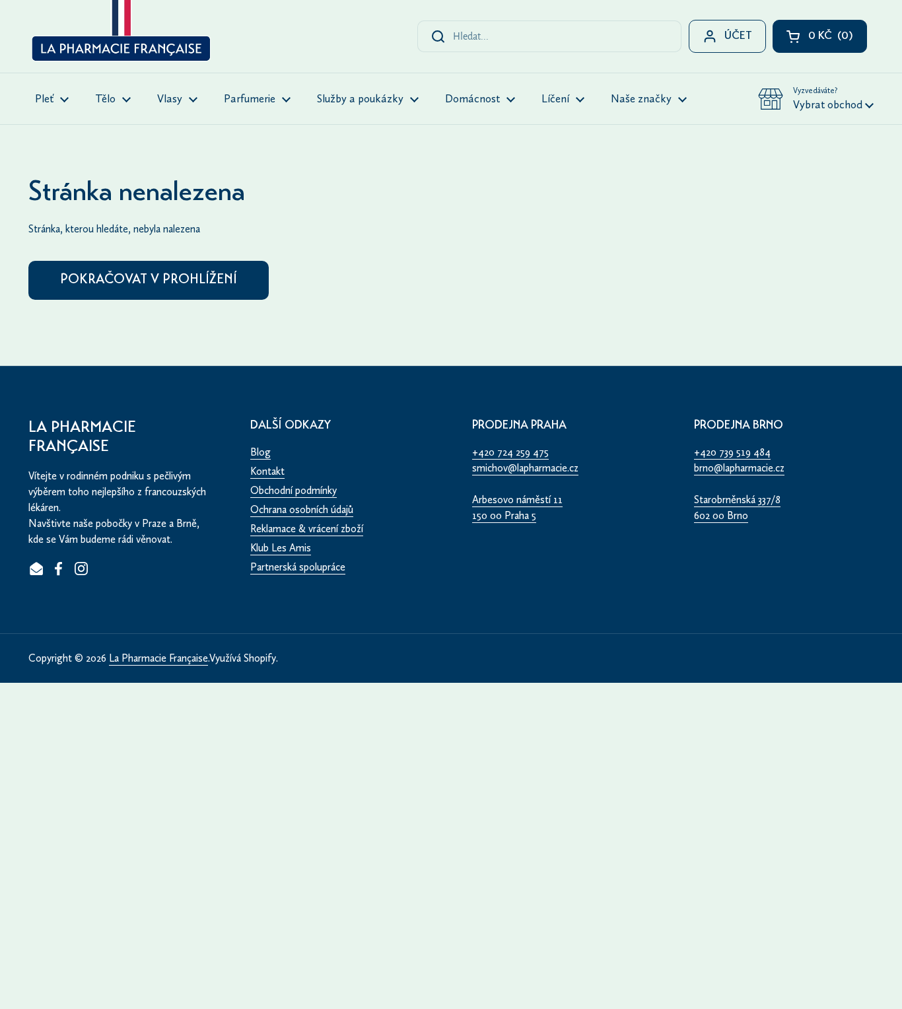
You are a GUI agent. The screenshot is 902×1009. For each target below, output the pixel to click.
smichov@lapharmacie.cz (525, 468)
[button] (816, 99)
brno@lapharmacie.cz (739, 468)
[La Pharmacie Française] (119, 33)
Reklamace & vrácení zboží (306, 528)
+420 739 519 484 (732, 452)
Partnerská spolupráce (297, 567)
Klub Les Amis (280, 547)
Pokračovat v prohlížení (148, 280)
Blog (260, 452)
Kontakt (267, 471)
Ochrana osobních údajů (301, 509)
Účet (738, 36)
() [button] (837, 39)
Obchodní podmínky (293, 490)
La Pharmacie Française (158, 658)
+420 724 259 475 (510, 452)
